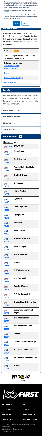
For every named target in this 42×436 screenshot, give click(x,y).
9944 (10, 146)
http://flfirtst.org (10, 82)
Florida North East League (13, 77)
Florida (6, 73)
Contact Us (6, 409)
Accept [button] (16, 23)
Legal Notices (7, 419)
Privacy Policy (9, 12)
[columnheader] (8, 142)
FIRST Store (6, 414)
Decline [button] (25, 23)
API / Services (7, 404)
